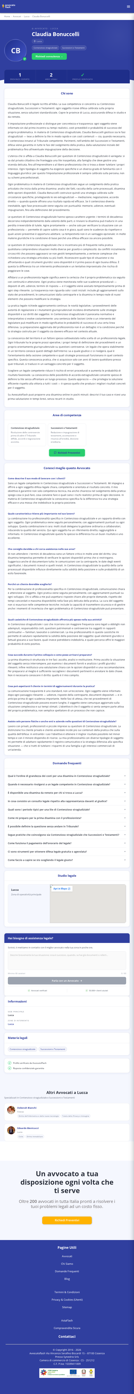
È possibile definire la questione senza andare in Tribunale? (43, 826)
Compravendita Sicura (67, 1328)
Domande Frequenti (67, 1271)
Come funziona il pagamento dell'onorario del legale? (39, 843)
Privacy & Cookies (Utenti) (67, 1299)
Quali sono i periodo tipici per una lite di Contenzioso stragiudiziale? (49, 809)
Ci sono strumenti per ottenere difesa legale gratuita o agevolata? (47, 851)
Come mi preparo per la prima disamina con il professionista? (44, 818)
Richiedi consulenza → (49, 56)
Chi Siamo (67, 1263)
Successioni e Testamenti (52, 1049)
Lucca (11, 1024)
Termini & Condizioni (67, 1292)
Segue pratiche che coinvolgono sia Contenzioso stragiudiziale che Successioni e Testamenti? (63, 834)
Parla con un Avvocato (65, 980)
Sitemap (67, 1307)
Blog (67, 1278)
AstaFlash (67, 1320)
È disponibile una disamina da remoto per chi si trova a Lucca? (45, 792)
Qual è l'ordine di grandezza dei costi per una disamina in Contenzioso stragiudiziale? (59, 776)
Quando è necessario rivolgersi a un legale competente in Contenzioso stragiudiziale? (59, 784)
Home (7, 16)
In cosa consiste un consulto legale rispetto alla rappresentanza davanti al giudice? (57, 801)
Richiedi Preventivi (69, 452)
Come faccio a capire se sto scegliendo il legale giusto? (40, 860)
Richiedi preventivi (67, 1220)
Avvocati (17, 16)
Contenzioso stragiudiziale (22, 1049)
